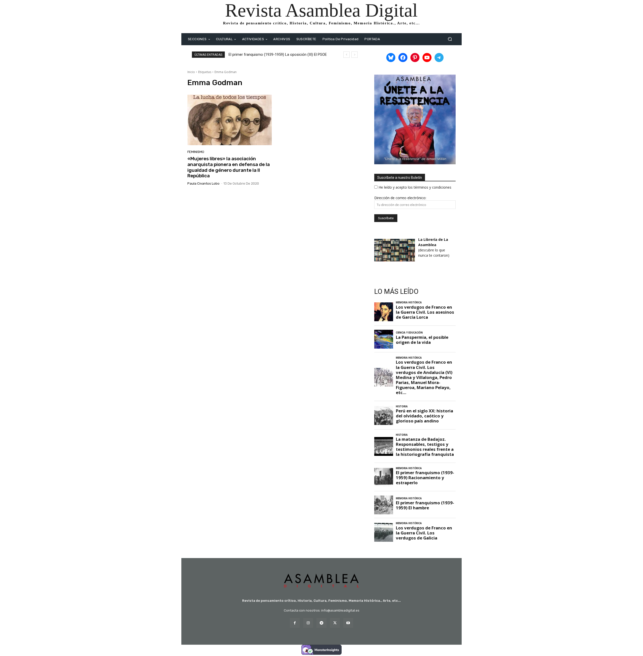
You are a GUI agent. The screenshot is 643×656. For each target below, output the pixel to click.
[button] (450, 39)
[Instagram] (308, 623)
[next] (354, 54)
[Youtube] (348, 623)
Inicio (191, 72)
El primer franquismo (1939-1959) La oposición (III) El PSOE (278, 54)
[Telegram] (321, 623)
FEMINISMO (195, 151)
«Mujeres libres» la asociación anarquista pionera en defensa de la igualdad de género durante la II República (228, 167)
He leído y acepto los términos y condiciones (415, 187)
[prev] (346, 54)
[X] (335, 623)
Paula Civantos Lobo (203, 183)
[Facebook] (295, 623)
